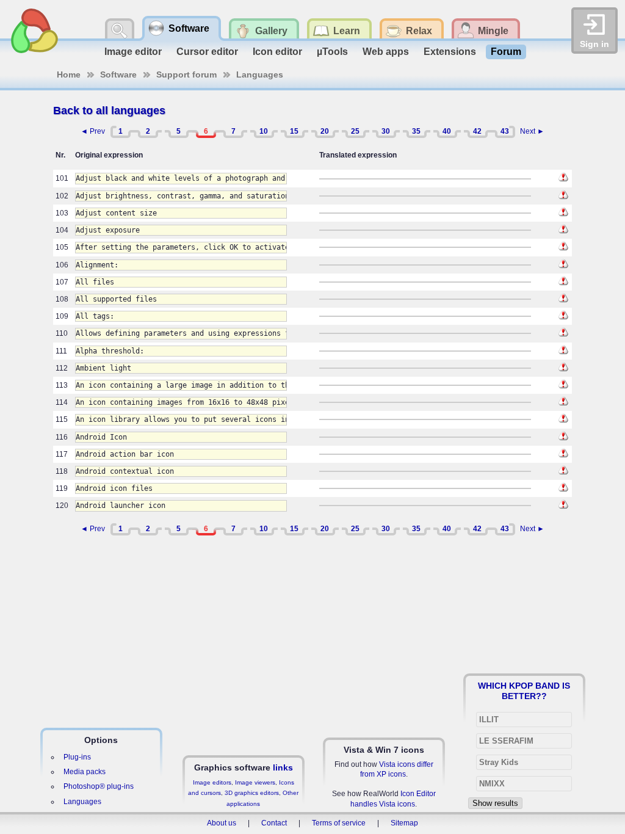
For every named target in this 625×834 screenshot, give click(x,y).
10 (263, 131)
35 (416, 131)
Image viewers (255, 782)
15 (294, 131)
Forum (506, 51)
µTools (332, 51)
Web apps (386, 51)
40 (447, 131)
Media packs (84, 771)
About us (221, 823)
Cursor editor (207, 51)
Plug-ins (77, 757)
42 (477, 131)
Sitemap (404, 823)
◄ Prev (93, 131)
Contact (274, 823)
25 (355, 131)
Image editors (212, 782)
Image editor (133, 51)
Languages (259, 74)
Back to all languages (109, 110)
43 (504, 131)
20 (324, 131)
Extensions (450, 51)
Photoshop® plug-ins (98, 786)
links (283, 767)
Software (118, 74)
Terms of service (339, 823)
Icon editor (277, 51)
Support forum (186, 74)
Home (69, 74)
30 (385, 131)
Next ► (532, 131)
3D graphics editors (252, 792)
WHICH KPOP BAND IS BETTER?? (524, 690)
